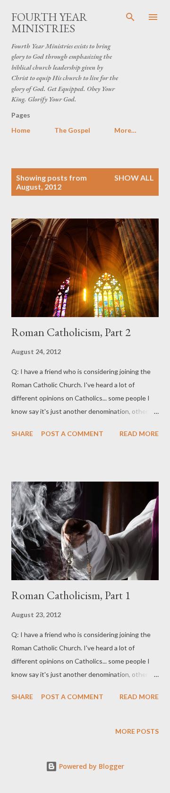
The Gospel (72, 130)
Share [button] (22, 433)
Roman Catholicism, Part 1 (71, 595)
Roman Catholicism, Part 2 (71, 332)
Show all (134, 177)
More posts (137, 731)
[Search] (130, 17)
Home (20, 130)
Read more (139, 433)
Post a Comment (72, 433)
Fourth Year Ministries (49, 22)
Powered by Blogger (90, 766)
